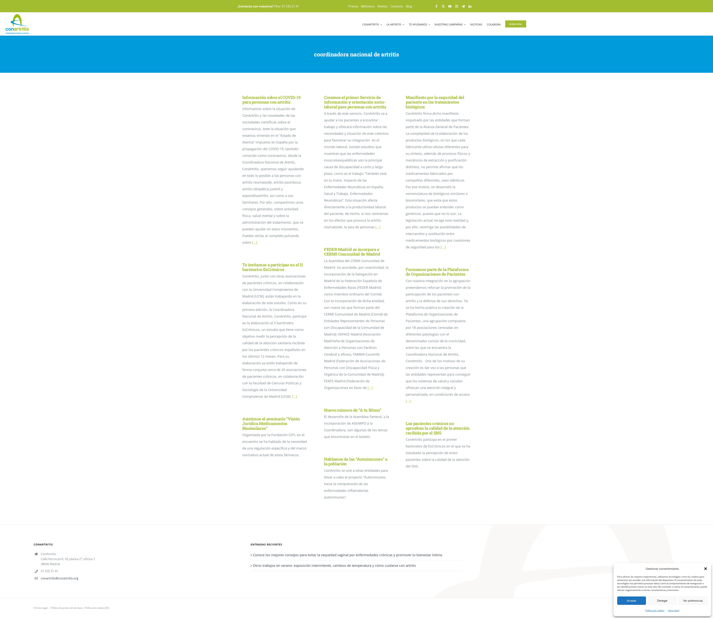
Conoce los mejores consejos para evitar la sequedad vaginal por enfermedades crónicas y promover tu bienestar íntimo (347, 555)
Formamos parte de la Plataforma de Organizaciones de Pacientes (437, 272)
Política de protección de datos (67, 607)
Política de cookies (654, 610)
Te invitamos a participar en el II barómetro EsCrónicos (272, 267)
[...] (254, 242)
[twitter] (443, 6)
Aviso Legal (42, 607)
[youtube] (449, 6)
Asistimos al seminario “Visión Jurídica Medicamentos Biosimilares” (271, 423)
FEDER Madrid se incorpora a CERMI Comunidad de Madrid (352, 252)
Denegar (662, 600)
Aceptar (631, 600)
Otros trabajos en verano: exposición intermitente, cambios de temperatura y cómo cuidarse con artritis (334, 565)
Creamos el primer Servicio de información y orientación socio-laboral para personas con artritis (355, 102)
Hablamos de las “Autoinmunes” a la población (355, 461)
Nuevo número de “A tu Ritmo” (352, 410)
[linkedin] (469, 6)
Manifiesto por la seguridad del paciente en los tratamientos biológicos (435, 102)
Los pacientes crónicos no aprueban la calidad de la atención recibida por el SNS (438, 428)
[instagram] (456, 6)
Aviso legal (673, 610)
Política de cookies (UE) (97, 607)
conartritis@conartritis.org (59, 578)
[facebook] (436, 6)
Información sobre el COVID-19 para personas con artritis (271, 100)
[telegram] (463, 6)
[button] (705, 568)
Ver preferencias (693, 600)
